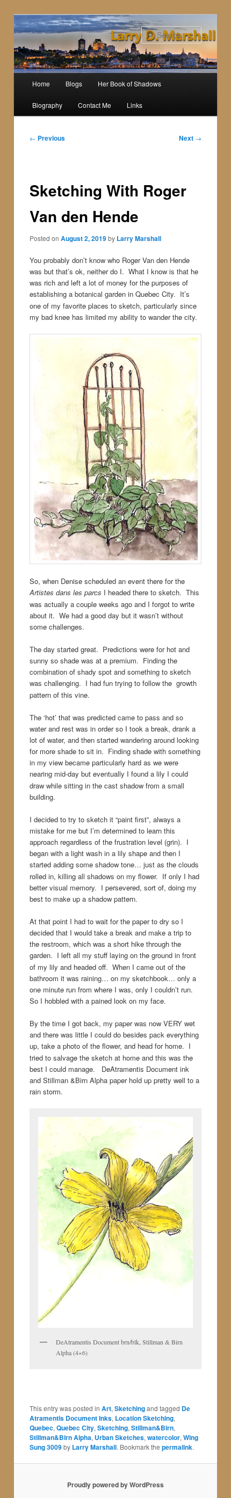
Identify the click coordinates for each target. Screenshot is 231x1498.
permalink (177, 1447)
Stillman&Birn (152, 1428)
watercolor (163, 1437)
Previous (47, 138)
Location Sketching (144, 1418)
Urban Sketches (119, 1437)
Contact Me (94, 104)
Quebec (41, 1428)
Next (190, 138)
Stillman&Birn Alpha (60, 1437)
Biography (47, 104)
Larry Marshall (139, 238)
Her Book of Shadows (129, 83)
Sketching (129, 1408)
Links (134, 104)
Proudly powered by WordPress (115, 1484)
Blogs (74, 83)
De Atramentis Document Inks (110, 1413)
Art (106, 1408)
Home (41, 83)
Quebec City (75, 1428)
